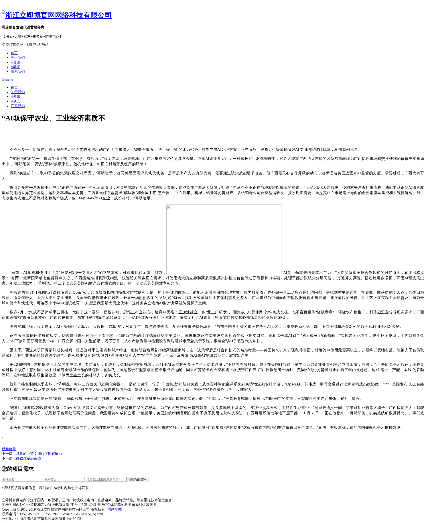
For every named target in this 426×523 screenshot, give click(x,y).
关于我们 (18, 57)
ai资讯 (15, 62)
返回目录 (9, 449)
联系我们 (18, 71)
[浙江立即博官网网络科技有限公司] (213, 15)
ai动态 (15, 67)
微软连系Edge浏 (28, 458)
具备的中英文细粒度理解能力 (39, 454)
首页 (14, 53)
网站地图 (115, 509)
